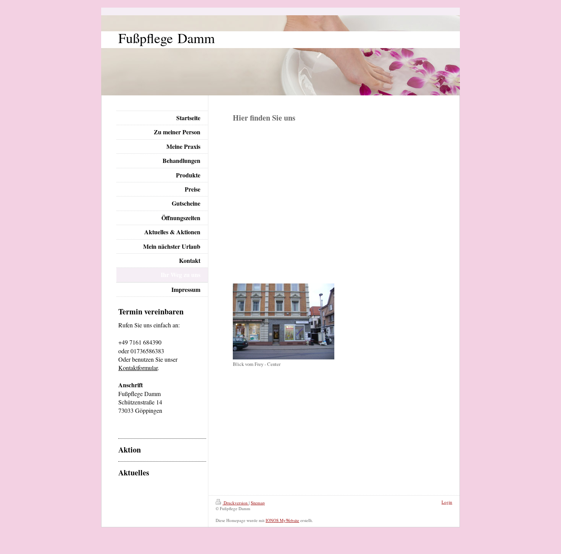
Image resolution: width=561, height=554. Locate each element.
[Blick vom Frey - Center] (283, 321)
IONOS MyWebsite (282, 520)
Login (447, 502)
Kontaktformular (138, 368)
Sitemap (258, 503)
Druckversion (235, 503)
